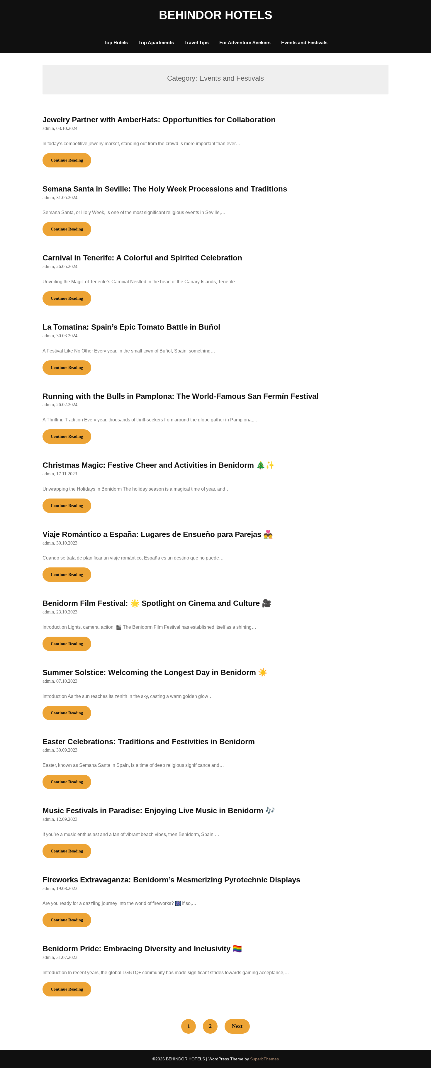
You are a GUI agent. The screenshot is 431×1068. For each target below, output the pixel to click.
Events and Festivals (304, 42)
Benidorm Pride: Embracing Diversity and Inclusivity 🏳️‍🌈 (142, 948)
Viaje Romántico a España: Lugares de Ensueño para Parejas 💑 (158, 534)
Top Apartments (156, 42)
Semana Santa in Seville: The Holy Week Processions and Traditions (165, 188)
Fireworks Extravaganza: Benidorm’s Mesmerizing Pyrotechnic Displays (171, 879)
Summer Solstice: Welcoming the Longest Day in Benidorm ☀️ (155, 672)
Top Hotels (116, 42)
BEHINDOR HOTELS (215, 15)
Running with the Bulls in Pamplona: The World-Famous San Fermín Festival (180, 396)
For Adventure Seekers (245, 42)
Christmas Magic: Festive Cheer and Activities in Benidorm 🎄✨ (159, 465)
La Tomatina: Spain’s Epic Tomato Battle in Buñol (131, 327)
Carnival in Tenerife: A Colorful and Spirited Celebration (142, 257)
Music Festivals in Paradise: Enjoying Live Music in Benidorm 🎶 (159, 810)
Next (237, 1026)
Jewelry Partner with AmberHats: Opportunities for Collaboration (159, 119)
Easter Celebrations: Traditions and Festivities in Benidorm (149, 741)
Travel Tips (196, 42)
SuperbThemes (264, 1059)
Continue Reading (67, 160)
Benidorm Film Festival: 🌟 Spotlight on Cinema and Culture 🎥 (157, 603)
